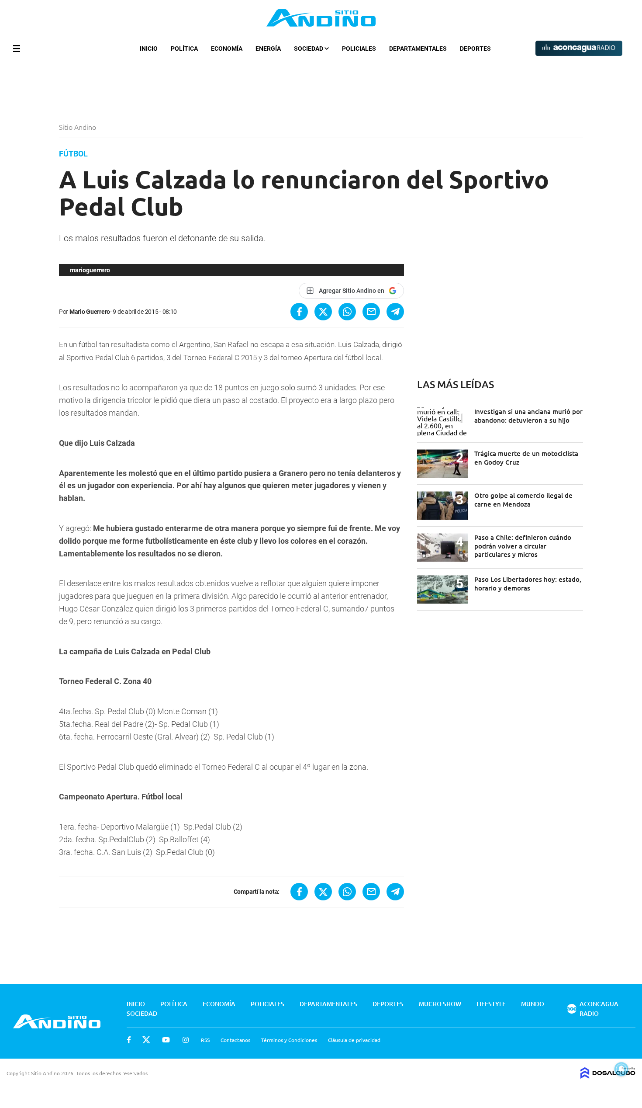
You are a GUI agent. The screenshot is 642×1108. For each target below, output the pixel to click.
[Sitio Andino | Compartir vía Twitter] (323, 311)
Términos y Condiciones (289, 1039)
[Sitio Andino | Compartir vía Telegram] (395, 311)
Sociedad (309, 48)
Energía (268, 48)
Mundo (532, 1004)
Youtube (166, 1039)
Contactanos (235, 1039)
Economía (226, 48)
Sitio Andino (78, 126)
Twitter (146, 1039)
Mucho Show (440, 1004)
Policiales (359, 48)
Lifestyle (491, 1004)
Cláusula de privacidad (354, 1039)
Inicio (149, 48)
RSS (205, 1039)
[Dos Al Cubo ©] (607, 1075)
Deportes (475, 48)
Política (184, 48)
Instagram (185, 1039)
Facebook (129, 1039)
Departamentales (418, 48)
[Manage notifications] (621, 1069)
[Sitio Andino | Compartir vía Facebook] (299, 311)
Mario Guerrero (89, 311)
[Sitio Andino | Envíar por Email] (371, 311)
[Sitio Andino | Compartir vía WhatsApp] (347, 311)
